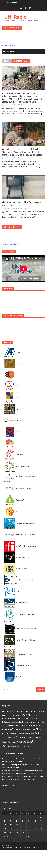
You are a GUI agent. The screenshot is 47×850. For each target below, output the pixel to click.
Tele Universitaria (22, 665)
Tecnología (12, 742)
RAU (17, 591)
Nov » (30, 836)
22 (23, 829)
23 (29, 829)
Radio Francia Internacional (25, 546)
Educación (31, 718)
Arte (4, 711)
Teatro (4, 742)
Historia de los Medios (23, 488)
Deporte (24, 715)
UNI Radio (15, 17)
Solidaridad (38, 737)
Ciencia (22, 711)
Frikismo (11, 725)
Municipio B (19, 500)
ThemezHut (35, 847)
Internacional (34, 725)
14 (17, 825)
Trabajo (20, 742)
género (20, 725)
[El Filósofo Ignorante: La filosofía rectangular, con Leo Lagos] (23, 186)
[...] (41, 113)
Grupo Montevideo (22, 466)
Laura (4, 765)
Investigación (8, 729)
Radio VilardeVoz (21, 568)
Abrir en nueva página (10, 45)
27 (11, 832)
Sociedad (21, 737)
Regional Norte (21, 603)
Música (40, 729)
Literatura (19, 729)
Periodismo (31, 733)
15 (23, 825)
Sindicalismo (12, 737)
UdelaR (18, 677)
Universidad (14, 747)
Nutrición (18, 733)
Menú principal (11, 51)
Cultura (16, 715)
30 (29, 832)
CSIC (17, 397)
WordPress (14, 847)
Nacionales (6, 733)
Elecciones (40, 719)
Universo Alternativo (25, 747)
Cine (26, 711)
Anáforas (18, 363)
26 (5, 832)
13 (11, 825)
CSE (16, 386)
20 (11, 829)
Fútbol (16, 725)
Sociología (30, 737)
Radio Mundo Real (22, 557)
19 (5, 829)
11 (41, 821)
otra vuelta (25, 733)
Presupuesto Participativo (25, 523)
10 (35, 821)
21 (17, 829)
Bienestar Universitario (12, 711)
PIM (16, 511)
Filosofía (6, 725)
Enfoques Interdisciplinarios (13, 722)
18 (41, 825)
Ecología (15, 719)
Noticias (12, 733)
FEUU (17, 432)
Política (39, 733)
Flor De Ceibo (20, 455)
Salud (5, 737)
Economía (22, 719)
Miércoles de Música (30, 729)
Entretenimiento (30, 722)
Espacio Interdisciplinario (25, 409)
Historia (25, 725)
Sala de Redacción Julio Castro (26, 628)
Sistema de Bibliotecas (24, 654)
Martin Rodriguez (24, 158)
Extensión (19, 420)
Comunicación (36, 711)
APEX (17, 374)
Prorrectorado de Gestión (25, 534)
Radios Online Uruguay (26, 580)
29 (23, 832)
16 (29, 825)
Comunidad (7, 715)
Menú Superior (11, 3)
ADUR (17, 352)
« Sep (6, 836)
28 (17, 832)
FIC (16, 443)
